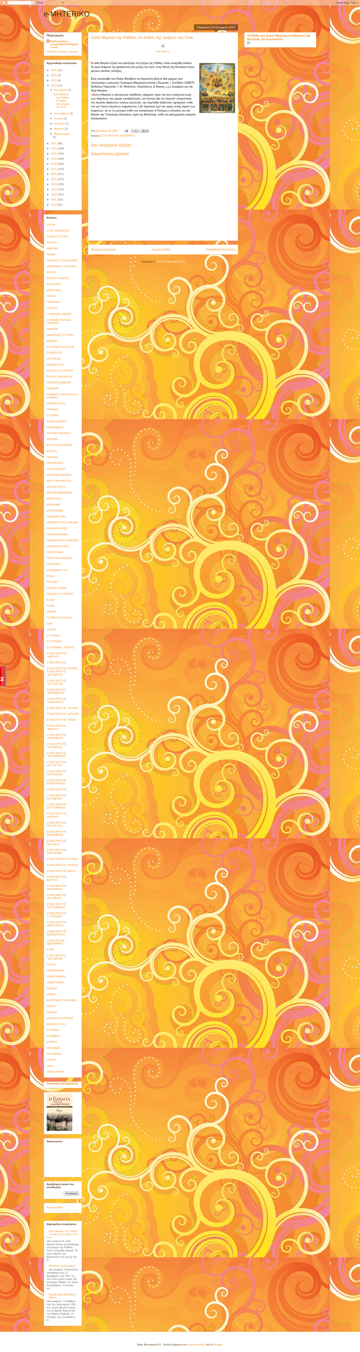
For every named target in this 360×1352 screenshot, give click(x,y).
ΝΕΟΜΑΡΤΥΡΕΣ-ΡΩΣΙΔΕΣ (62, 522)
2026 (54, 70)
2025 (54, 75)
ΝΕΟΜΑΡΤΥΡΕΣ (56, 516)
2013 (54, 189)
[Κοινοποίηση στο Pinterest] (147, 131)
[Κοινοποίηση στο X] (140, 131)
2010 (54, 204)
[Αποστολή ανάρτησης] (126, 130)
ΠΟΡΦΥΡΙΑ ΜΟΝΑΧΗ (59, 558)
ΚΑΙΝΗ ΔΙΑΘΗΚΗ (57, 421)
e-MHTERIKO (67, 14)
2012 (54, 194)
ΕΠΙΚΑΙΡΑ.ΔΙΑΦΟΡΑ (58, 382)
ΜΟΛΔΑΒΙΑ (53, 504)
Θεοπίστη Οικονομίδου (62, 1265)
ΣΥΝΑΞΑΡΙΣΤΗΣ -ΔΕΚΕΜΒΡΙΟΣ (56, 691)
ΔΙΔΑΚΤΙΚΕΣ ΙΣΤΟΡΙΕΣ (60, 334)
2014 (54, 184)
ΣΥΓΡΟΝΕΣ (54, 635)
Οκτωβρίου (61, 89)
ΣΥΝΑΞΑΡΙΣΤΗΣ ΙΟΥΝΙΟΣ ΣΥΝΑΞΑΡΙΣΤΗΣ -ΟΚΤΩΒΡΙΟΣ (62, 671)
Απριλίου (59, 123)
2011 (54, 199)
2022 (54, 143)
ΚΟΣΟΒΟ (52, 439)
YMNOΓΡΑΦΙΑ (55, 1071)
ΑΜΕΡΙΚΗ (52, 248)
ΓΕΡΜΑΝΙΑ (53, 301)
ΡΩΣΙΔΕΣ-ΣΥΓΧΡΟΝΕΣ (60, 593)
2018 (54, 163)
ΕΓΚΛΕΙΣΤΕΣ (54, 352)
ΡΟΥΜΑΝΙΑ (53, 564)
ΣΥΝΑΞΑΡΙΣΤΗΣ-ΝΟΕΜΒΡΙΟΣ (57, 887)
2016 (54, 174)
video (50, 1065)
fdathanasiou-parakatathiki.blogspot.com (64, 44)
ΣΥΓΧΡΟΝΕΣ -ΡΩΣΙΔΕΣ (61, 647)
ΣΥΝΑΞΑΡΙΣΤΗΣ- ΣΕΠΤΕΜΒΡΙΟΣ (57, 806)
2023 (54, 85)
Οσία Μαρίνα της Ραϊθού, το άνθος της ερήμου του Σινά (61, 100)
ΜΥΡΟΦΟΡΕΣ (55, 510)
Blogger (218, 1344)
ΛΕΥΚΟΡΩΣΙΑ (55, 462)
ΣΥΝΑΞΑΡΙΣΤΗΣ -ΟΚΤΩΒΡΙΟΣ (117, 135)
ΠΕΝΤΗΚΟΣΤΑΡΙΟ (58, 546)
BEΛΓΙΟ (51, 1006)
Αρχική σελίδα (161, 249)
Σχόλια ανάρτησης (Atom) (170, 261)
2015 (54, 179)
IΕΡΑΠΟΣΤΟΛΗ (56, 1024)
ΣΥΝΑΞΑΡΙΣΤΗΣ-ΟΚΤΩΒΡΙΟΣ (57, 897)
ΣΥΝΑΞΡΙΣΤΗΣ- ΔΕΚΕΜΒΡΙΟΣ (56, 942)
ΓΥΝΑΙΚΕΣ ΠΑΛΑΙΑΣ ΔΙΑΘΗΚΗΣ (59, 321)
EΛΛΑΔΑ (52, 1012)
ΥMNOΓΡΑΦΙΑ (55, 982)
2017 (54, 168)
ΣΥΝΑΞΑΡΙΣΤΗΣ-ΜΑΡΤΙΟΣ (57, 878)
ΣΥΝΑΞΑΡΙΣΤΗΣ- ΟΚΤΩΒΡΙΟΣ (57, 797)
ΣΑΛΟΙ (51, 605)
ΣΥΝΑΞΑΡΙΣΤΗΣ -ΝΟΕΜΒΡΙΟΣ (56, 736)
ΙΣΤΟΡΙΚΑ (53, 415)
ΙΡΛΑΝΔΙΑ (52, 409)
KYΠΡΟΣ (52, 1041)
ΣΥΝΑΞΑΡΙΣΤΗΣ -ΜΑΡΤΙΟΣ (56, 727)
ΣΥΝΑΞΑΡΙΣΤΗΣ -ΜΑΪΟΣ (61, 719)
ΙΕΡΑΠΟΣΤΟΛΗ (56, 403)
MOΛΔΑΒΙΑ (53, 1047)
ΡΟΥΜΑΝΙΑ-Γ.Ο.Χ (57, 570)
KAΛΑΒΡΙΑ (53, 1035)
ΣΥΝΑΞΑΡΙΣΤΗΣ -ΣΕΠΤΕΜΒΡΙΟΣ (56, 755)
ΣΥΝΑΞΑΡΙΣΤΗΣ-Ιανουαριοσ (57, 842)
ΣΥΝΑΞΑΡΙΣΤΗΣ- (57, 789)
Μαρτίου (59, 128)
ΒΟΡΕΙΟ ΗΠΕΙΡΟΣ (58, 278)
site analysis (163, 51)
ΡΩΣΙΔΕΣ (52, 581)
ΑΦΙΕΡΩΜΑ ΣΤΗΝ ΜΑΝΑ (61, 266)
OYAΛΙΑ (51, 1059)
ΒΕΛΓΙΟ (51, 272)
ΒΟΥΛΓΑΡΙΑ (54, 284)
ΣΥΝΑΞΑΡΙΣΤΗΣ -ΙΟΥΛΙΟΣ (63, 707)
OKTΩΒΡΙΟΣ (54, 1053)
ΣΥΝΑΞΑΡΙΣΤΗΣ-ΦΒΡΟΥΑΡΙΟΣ (57, 924)
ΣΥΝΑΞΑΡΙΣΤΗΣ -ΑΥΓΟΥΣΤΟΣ (56, 682)
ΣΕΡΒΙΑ (51, 611)
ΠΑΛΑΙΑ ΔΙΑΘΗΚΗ (57, 534)
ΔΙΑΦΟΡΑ (52, 328)
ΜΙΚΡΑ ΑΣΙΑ (54, 498)
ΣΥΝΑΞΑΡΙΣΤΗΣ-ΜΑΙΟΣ (61, 870)
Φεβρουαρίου (62, 133)
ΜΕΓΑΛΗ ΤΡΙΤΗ (56, 486)
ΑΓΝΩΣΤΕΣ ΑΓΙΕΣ (57, 236)
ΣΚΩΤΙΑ (51, 629)
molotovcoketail (195, 1344)
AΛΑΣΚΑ (52, 988)
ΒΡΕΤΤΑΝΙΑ (54, 290)
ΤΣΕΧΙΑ (51, 964)
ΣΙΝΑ (50, 623)
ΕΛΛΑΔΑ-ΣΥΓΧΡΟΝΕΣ (60, 370)
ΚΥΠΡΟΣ (52, 451)
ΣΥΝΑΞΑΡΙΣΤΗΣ (56, 662)
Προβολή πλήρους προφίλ (62, 51)
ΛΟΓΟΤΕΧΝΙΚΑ (56, 468)
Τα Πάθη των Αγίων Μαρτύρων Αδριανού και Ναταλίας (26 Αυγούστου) (278, 37)
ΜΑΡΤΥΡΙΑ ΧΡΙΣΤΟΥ (59, 480)
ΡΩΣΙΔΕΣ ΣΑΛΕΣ (57, 587)
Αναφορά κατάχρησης (62, 1083)
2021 (54, 148)
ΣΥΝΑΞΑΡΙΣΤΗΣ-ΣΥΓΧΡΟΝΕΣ (57, 915)
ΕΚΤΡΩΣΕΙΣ (54, 358)
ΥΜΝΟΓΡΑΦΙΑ (55, 970)
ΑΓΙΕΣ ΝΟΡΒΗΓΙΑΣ (58, 230)
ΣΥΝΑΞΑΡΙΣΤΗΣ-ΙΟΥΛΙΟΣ (62, 858)
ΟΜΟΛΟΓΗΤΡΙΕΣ (57, 528)
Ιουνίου (58, 118)
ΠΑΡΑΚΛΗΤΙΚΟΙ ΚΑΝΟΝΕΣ (63, 540)
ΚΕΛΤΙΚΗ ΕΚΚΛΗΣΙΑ (59, 433)
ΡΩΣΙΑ (50, 576)
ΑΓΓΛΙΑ (51, 224)
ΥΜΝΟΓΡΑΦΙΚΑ (56, 976)
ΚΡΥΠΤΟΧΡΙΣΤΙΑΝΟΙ (59, 445)
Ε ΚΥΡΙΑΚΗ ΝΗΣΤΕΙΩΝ (60, 346)
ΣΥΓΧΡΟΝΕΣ (54, 641)
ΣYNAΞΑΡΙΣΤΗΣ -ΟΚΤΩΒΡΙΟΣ (56, 957)
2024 (54, 80)
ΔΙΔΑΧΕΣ (52, 340)
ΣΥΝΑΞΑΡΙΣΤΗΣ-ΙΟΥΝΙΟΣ (62, 864)
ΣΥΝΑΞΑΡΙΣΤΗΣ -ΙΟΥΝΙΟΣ (63, 713)
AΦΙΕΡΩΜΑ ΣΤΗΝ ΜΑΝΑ (61, 1000)
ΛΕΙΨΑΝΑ (52, 457)
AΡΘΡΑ (51, 994)
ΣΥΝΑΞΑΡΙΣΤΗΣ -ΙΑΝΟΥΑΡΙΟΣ (56, 700)
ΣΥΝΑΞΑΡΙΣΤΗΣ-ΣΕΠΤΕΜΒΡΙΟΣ (57, 906)
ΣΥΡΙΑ (50, 949)
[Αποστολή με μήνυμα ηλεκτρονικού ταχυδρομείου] (133, 131)
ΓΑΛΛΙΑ (51, 295)
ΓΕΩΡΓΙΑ (52, 307)
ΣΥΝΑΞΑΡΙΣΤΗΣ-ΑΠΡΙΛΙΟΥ (57, 815)
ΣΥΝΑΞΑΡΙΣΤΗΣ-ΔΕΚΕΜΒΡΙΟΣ (57, 833)
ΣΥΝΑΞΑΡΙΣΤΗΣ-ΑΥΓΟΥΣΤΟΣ (57, 824)
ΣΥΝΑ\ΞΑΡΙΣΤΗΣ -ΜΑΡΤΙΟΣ (57, 655)
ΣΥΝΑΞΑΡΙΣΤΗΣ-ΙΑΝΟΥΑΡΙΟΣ (57, 851)
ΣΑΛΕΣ (51, 599)
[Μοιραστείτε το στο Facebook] (144, 131)
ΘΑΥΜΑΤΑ (53, 388)
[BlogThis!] (136, 131)
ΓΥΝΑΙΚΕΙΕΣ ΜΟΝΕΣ (59, 313)
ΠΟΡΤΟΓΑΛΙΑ (55, 552)
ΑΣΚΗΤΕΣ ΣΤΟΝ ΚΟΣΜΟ (62, 260)
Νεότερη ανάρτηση (103, 249)
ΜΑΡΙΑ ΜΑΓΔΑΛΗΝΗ (59, 474)
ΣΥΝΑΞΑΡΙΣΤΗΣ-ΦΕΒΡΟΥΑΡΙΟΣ (57, 933)
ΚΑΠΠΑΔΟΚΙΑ (55, 427)
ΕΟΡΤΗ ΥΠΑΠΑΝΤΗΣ (59, 376)
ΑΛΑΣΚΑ (52, 242)
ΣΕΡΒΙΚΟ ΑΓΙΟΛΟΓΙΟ (60, 617)
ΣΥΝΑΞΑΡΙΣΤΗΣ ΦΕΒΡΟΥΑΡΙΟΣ (56, 782)
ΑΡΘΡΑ (51, 254)
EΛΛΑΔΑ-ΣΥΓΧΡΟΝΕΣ (60, 1018)
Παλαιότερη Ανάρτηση (220, 249)
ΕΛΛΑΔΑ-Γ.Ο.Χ (55, 364)
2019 (54, 158)
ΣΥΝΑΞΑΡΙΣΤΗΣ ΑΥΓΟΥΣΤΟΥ (56, 764)
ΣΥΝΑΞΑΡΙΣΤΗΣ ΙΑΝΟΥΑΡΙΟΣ (56, 773)
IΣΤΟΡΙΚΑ (53, 1030)
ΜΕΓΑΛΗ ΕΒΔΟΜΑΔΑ (59, 492)
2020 (54, 153)
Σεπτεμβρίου (62, 113)
